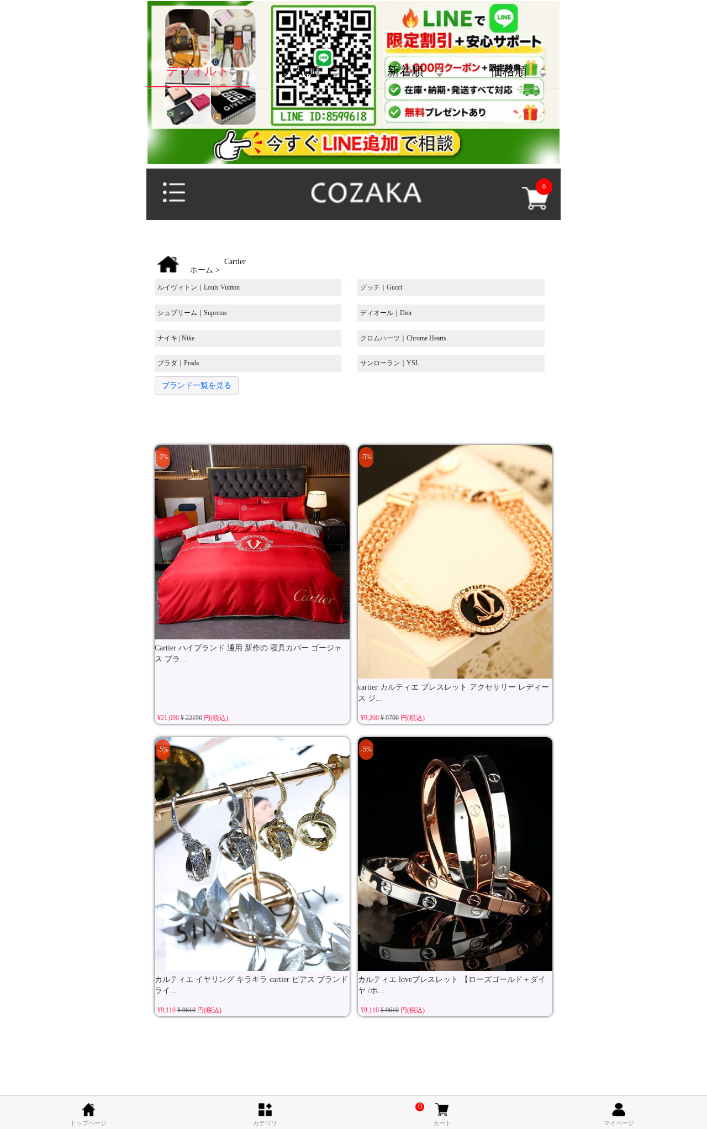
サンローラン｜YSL (389, 363)
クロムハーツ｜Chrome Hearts (403, 338)
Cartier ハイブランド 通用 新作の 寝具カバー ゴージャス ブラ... (248, 653)
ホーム (201, 270)
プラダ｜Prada (178, 363)
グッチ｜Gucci (381, 287)
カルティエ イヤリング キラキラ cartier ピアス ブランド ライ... (251, 985)
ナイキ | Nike (175, 338)
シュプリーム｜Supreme (192, 313)
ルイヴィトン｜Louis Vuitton (198, 287)
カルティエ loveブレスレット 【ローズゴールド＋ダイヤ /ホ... (452, 985)
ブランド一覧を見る (196, 385)
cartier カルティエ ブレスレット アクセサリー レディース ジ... (453, 692)
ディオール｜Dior (386, 313)
